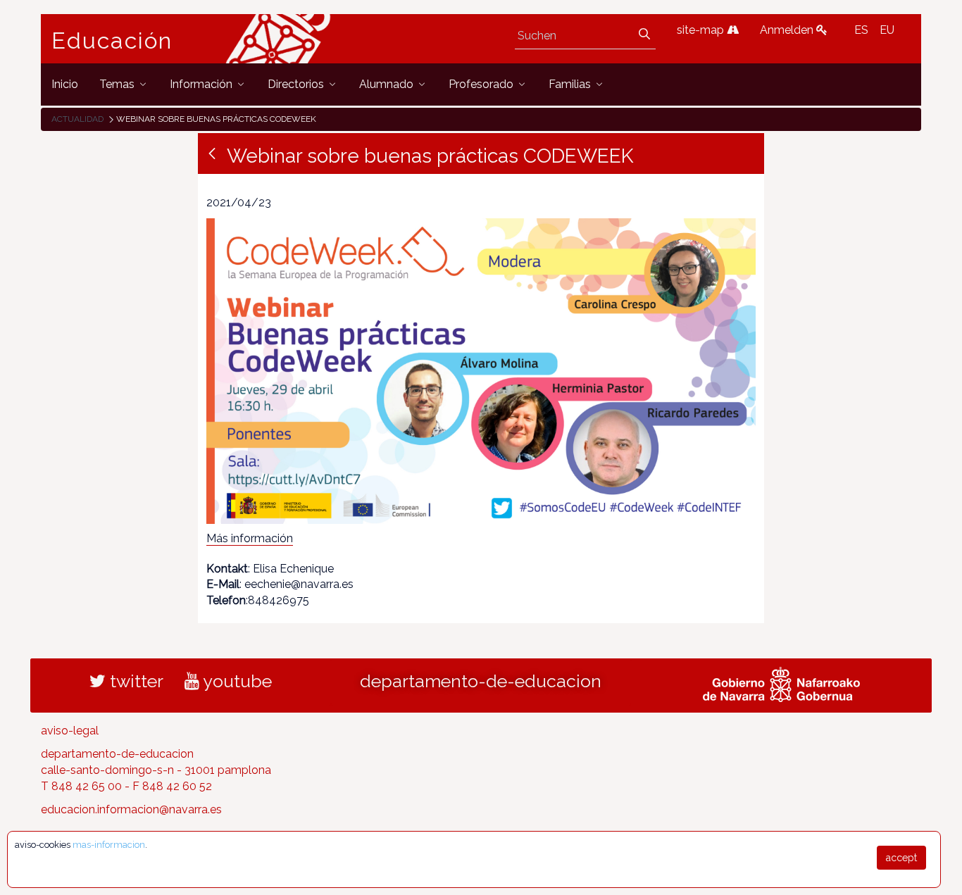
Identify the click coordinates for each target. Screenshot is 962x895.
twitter (134, 680)
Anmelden (788, 30)
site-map (702, 30)
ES (861, 30)
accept (901, 857)
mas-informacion (109, 844)
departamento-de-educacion (480, 680)
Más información (249, 538)
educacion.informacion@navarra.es (131, 809)
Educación (112, 41)
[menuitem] (65, 84)
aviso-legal (70, 730)
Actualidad (77, 119)
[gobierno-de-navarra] (781, 683)
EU (887, 30)
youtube (235, 680)
